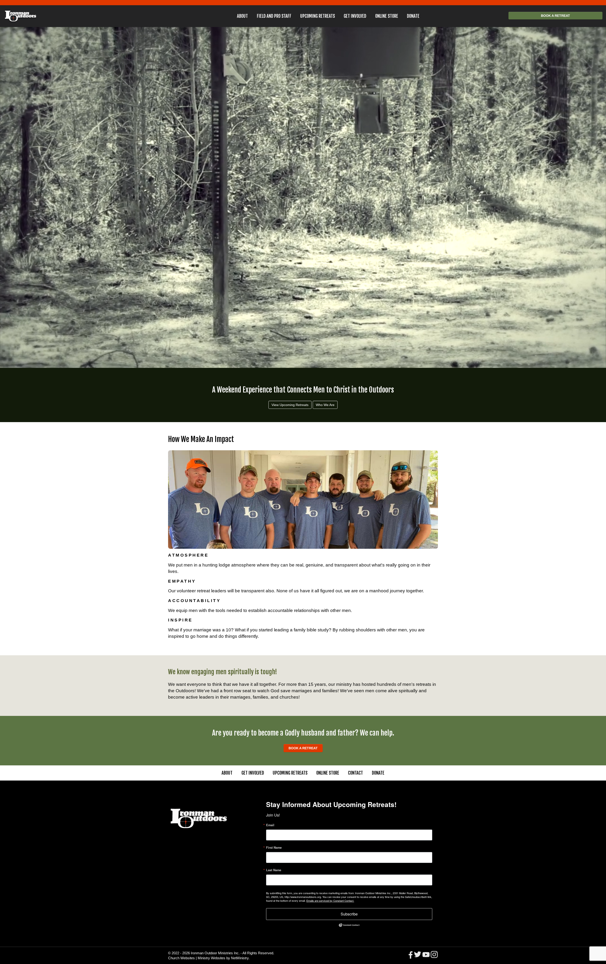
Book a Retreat (555, 16)
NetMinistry (240, 958)
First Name (274, 847)
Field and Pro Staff (274, 16)
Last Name (273, 870)
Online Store (386, 16)
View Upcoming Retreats (290, 405)
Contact (355, 773)
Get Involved (355, 16)
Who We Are (325, 405)
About (242, 16)
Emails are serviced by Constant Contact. (330, 900)
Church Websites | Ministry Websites (197, 958)
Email (270, 825)
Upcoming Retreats (317, 16)
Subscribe (349, 914)
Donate (413, 16)
